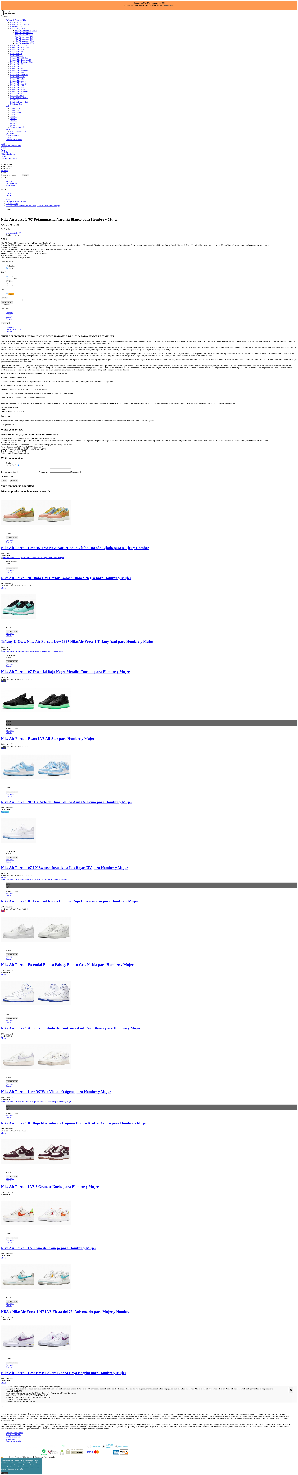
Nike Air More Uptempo (19, 98)
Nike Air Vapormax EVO (24, 41)
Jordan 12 (13, 125)
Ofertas (8, 138)
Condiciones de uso (13, 1437)
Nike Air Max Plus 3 (17, 49)
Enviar (4, 481)
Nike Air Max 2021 (17, 77)
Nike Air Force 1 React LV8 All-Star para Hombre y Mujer (47, 738)
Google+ (9, 317)
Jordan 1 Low (15, 108)
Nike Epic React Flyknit (19, 102)
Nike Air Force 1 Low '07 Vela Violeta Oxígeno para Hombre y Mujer (56, 1091)
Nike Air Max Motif (17, 87)
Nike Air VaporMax (17, 28)
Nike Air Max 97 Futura (19, 70)
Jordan (8, 106)
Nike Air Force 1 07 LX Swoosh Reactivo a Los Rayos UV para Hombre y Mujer (64, 868)
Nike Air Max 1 (16, 54)
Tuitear (8, 315)
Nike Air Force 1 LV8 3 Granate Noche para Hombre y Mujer (50, 1186)
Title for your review (9, 472)
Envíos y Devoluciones (14, 1433)
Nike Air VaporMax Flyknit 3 (26, 31)
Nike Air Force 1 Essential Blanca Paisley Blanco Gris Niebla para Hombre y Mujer (67, 964)
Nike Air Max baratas (91, 1414)
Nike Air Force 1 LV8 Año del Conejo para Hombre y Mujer (48, 1248)
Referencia (5, 407)
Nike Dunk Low (16, 26)
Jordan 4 (13, 117)
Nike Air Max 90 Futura (19, 58)
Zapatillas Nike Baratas (23, 1457)
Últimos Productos (12, 135)
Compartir (9, 313)
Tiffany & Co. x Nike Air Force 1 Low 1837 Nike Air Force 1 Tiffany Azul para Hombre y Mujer (77, 641)
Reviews (9, 331)
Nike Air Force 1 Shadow (19, 24)
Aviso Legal (10, 1439)
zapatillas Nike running (160, 1418)
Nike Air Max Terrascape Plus (21, 62)
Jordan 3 (13, 114)
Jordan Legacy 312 (17, 127)
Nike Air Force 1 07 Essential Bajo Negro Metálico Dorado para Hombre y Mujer (65, 672)
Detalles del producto (13, 329)
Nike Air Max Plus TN (18, 45)
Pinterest (9, 319)
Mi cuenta (9, 181)
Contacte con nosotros (14, 140)
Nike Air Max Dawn (17, 81)
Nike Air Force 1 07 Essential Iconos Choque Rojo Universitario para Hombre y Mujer (69, 901)
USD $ (8, 195)
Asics (8, 129)
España (5, 1457)
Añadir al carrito (7, 302)
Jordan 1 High (15, 112)
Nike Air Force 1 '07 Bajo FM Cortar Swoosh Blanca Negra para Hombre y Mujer (66, 578)
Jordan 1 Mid (15, 110)
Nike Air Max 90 (16, 56)
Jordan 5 (13, 119)
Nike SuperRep (16, 104)
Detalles (9, 542)
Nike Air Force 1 (16, 22)
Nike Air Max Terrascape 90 (20, 60)
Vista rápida (10, 540)
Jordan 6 (13, 121)
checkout (4, 171)
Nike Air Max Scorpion (19, 91)
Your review (44, 472)
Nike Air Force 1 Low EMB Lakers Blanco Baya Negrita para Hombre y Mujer (63, 1373)
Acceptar (4, 1473)
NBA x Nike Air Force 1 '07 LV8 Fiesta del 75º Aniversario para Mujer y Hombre (65, 1311)
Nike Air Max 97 (16, 68)
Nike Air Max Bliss (17, 79)
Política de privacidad (13, 1435)
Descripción (10, 327)
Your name (75, 472)
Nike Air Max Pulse (17, 89)
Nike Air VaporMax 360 (24, 35)
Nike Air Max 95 (16, 64)
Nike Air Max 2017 (17, 94)
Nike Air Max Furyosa (18, 83)
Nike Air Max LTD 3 (18, 85)
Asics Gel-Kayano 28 (18, 131)
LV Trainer (10, 133)
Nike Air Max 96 (16, 66)
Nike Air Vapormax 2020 (24, 37)
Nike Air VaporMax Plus (24, 33)
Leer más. (20, 1469)
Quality (8, 463)
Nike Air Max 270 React (19, 75)
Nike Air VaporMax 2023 (24, 43)
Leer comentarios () (13, 233)
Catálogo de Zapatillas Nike (16, 20)
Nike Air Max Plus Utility (19, 47)
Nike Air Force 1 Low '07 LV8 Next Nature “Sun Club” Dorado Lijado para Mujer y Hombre (75, 548)
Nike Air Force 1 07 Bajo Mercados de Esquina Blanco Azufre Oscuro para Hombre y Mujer (74, 1123)
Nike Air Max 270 (17, 73)
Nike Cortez (14, 100)
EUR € (8, 193)
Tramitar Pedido (11, 183)
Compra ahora (168, 5)
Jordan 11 (13, 123)
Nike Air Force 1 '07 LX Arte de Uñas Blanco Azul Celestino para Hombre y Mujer (66, 802)
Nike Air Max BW (17, 52)
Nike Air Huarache (17, 96)
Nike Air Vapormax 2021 (24, 39)
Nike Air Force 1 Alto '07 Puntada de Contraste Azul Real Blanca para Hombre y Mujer (71, 1028)
